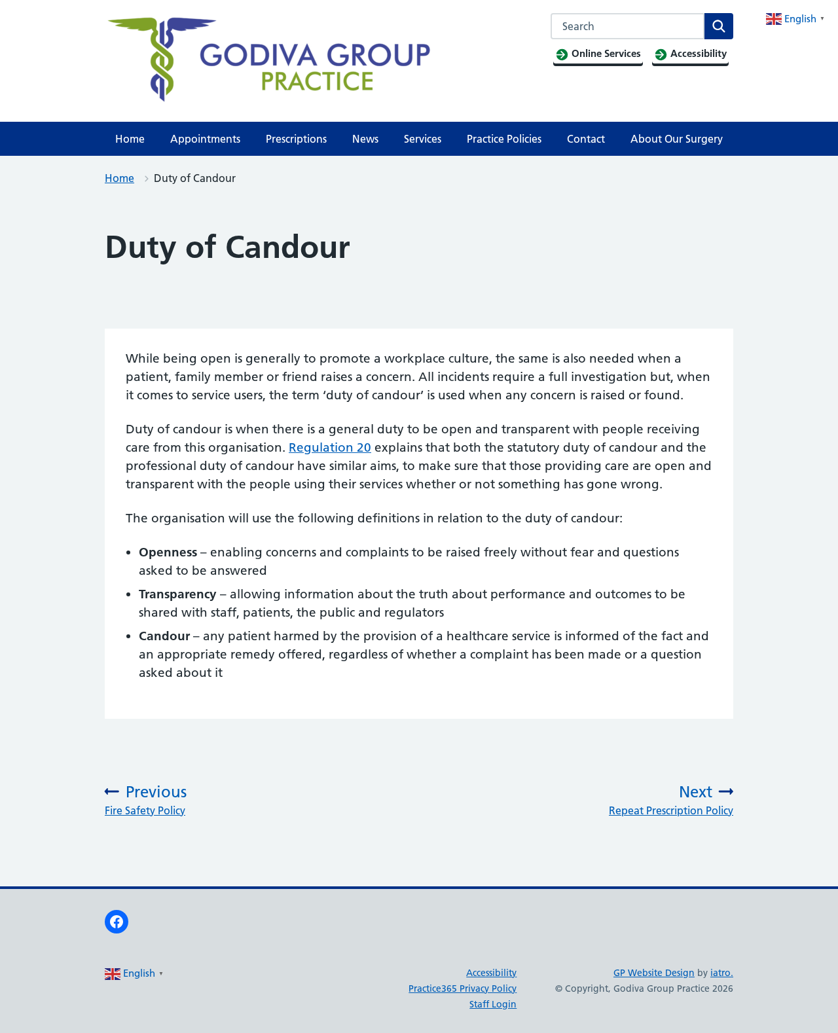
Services (422, 138)
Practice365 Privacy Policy (463, 988)
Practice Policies (504, 138)
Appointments (205, 138)
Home (130, 138)
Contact (586, 138)
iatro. (721, 973)
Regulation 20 (330, 447)
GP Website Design (654, 973)
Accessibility (491, 973)
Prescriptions (296, 138)
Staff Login (493, 1004)
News (365, 138)
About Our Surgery (676, 138)
